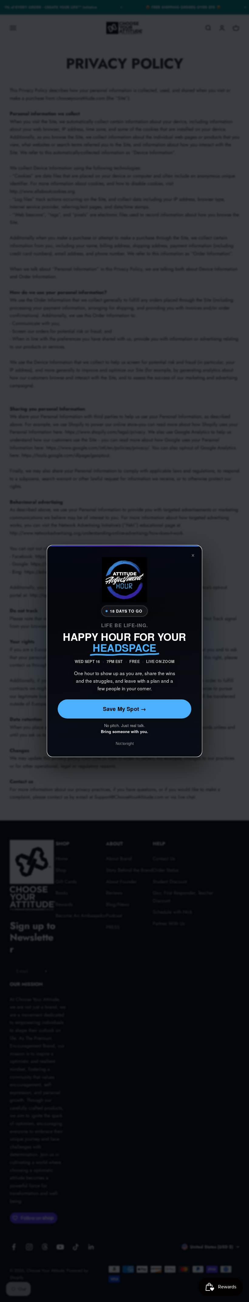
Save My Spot (124, 709)
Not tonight (125, 743)
